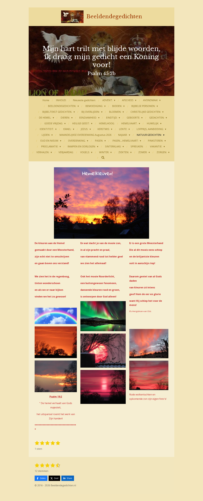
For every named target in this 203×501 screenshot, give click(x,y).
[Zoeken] (103, 157)
